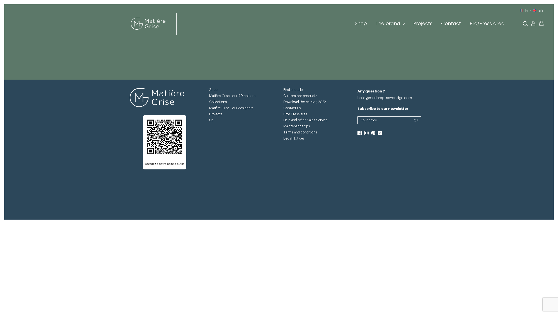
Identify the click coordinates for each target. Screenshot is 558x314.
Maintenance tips (296, 127)
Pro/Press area (487, 23)
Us (211, 121)
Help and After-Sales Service (305, 121)
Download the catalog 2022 (304, 103)
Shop (361, 23)
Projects (422, 23)
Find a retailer (293, 90)
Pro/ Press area (295, 115)
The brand (388, 23)
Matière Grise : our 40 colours (232, 96)
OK (416, 120)
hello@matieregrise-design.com (384, 97)
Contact (451, 23)
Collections (218, 103)
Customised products (300, 96)
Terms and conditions (300, 133)
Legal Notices (294, 139)
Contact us (292, 109)
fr (527, 10)
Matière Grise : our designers (231, 109)
